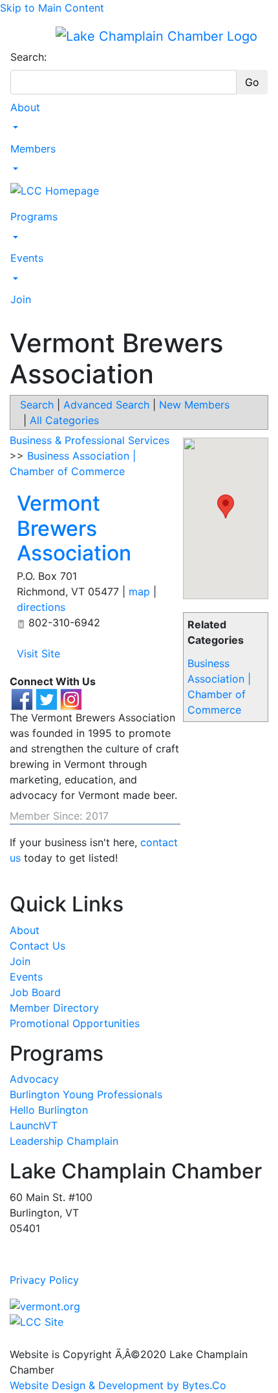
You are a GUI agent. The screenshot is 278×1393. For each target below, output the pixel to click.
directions (41, 607)
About (25, 107)
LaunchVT (34, 1125)
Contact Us (37, 945)
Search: (28, 56)
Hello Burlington (49, 1109)
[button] (225, 506)
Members (33, 148)
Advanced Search (106, 404)
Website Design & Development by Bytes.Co (118, 1385)
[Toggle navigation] (18, 35)
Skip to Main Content (52, 7)
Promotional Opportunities (75, 1023)
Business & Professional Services (89, 440)
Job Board (35, 992)
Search (37, 404)
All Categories (64, 420)
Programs (34, 216)
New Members (194, 404)
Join (20, 299)
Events (26, 257)
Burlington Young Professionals (86, 1094)
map (139, 591)
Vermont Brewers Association (74, 528)
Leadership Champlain (64, 1140)
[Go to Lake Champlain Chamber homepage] (156, 35)
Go (252, 82)
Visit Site (38, 653)
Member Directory (54, 1007)
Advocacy (34, 1078)
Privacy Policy (44, 1279)
